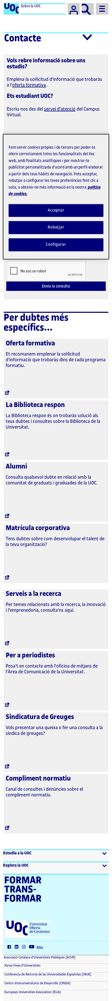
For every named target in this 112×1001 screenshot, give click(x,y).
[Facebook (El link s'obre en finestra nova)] (10, 947)
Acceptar (56, 210)
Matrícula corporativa (38, 528)
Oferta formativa (30, 343)
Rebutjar (56, 227)
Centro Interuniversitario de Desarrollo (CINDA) (37, 983)
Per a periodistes (30, 655)
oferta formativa (29, 85)
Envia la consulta (56, 286)
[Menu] (102, 9)
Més (39, 948)
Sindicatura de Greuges (40, 717)
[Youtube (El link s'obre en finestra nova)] (32, 947)
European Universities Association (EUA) (32, 992)
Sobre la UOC (31, 6)
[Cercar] (88, 9)
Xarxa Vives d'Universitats (22, 965)
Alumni (16, 466)
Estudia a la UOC (17, 853)
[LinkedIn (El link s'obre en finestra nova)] (18, 947)
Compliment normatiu (38, 778)
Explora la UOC (16, 865)
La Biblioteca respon (35, 405)
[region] (56, 196)
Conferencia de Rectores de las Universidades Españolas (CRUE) (47, 974)
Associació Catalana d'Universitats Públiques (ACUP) (40, 957)
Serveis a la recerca (33, 593)
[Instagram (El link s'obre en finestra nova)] (25, 947)
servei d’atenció (60, 109)
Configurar (56, 245)
